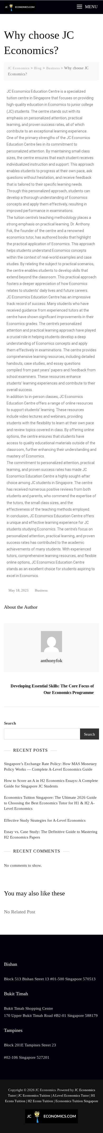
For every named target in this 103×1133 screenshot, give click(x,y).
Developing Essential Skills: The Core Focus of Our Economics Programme (52, 689)
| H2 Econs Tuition (39, 1101)
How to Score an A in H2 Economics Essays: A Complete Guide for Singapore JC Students (51, 783)
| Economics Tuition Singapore (76, 1101)
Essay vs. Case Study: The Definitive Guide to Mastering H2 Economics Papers (50, 834)
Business (41, 590)
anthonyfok (51, 660)
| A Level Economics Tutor (70, 1095)
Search (10, 723)
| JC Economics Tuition (33, 1095)
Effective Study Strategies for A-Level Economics (45, 820)
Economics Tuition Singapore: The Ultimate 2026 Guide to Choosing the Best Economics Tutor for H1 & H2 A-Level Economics (50, 803)
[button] (87, 6)
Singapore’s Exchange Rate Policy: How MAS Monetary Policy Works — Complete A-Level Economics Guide (50, 766)
